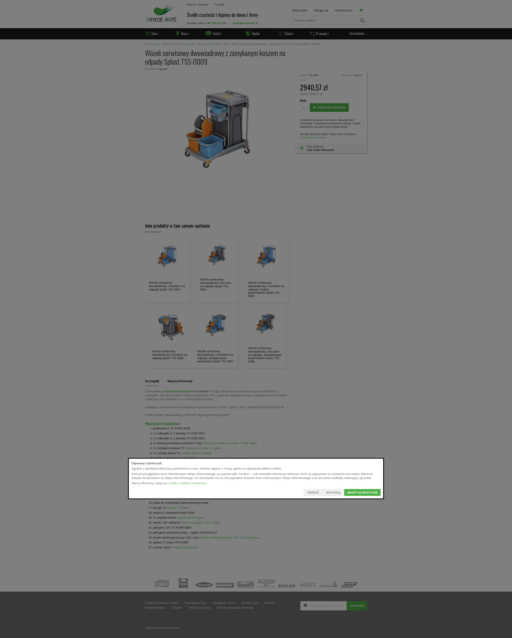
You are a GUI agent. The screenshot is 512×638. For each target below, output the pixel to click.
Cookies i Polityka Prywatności (187, 483)
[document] (256, 478)
